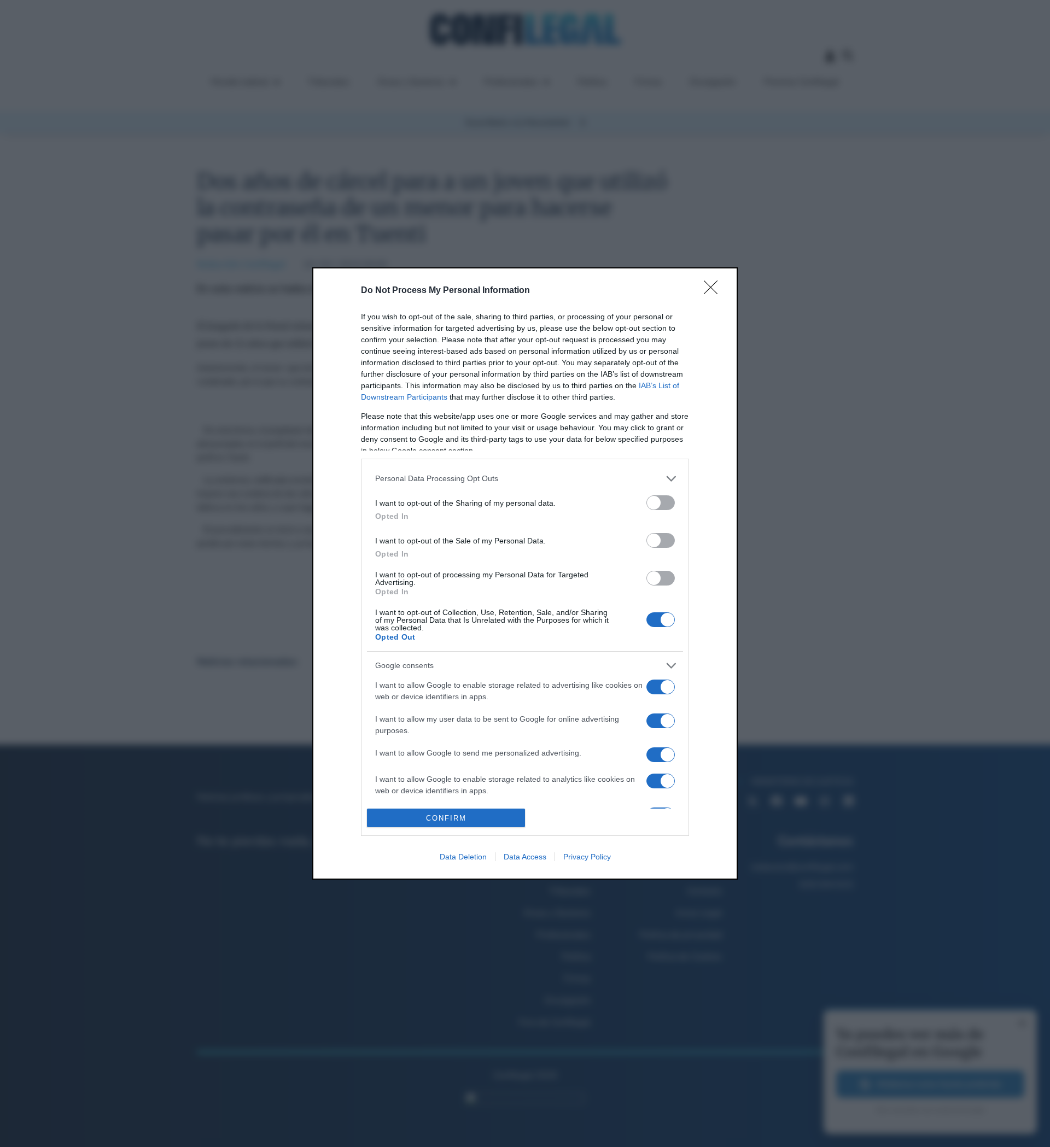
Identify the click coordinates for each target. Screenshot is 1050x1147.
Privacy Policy (587, 856)
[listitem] (525, 478)
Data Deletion (463, 856)
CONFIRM (446, 818)
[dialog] (525, 573)
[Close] (714, 290)
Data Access (525, 856)
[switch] (660, 502)
